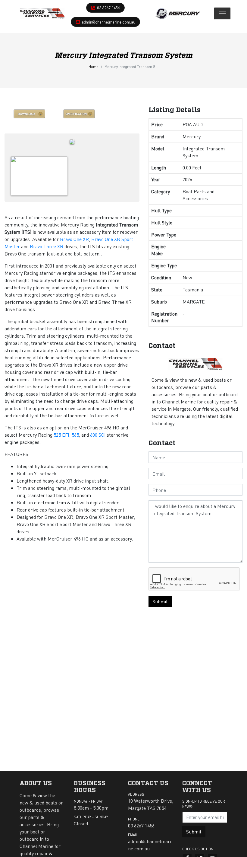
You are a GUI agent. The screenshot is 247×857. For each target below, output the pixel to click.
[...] (42, 13)
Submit (160, 601)
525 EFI (61, 435)
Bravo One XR (74, 239)
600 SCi (97, 435)
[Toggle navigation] (222, 13)
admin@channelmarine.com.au (108, 21)
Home (93, 66)
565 (75, 435)
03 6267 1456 (108, 7)
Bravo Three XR (46, 246)
